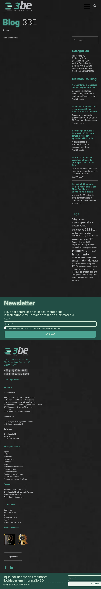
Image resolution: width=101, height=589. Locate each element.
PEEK (75, 266)
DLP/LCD (7, 409)
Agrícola (7, 452)
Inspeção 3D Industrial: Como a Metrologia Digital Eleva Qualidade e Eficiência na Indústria (84, 188)
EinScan (79, 236)
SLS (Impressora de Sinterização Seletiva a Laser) (23, 405)
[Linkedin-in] (11, 567)
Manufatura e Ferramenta (13, 467)
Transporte (8, 457)
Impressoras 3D (10, 392)
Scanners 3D (9, 417)
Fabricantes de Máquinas (13, 474)
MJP (73, 264)
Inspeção (86, 248)
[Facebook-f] (5, 567)
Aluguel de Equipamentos (14, 497)
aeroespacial (80, 222)
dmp (74, 235)
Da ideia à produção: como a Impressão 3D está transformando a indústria (84, 109)
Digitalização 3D (10, 434)
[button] (93, 6)
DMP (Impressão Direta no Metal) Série (18, 407)
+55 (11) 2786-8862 (15, 370)
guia (88, 241)
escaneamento (78, 239)
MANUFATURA (78, 257)
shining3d (90, 275)
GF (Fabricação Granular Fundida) (17, 412)
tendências (75, 280)
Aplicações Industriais (82, 63)
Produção (77, 271)
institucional (94, 248)
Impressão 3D (78, 56)
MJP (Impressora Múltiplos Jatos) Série (19, 400)
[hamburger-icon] (86, 6)
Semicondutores (10, 472)
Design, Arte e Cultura (82, 66)
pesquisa (95, 267)
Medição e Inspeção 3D (13, 494)
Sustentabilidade (10, 517)
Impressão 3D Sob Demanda (15, 489)
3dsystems (78, 219)
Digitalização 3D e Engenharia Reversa (18, 422)
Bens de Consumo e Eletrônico (15, 479)
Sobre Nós (8, 510)
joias (93, 251)
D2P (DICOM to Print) (11, 439)
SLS (96, 274)
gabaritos (81, 242)
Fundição (7, 462)
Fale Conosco (9, 520)
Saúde (6, 454)
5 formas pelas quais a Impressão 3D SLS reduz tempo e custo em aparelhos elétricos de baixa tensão (83, 135)
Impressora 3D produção (83, 244)
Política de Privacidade (12, 522)
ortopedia (91, 264)
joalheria (87, 251)
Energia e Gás (9, 459)
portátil (92, 269)
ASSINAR (50, 334)
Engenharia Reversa (90, 236)
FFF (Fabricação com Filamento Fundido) (19, 397)
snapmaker (78, 277)
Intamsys (78, 250)
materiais (85, 260)
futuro (74, 242)
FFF (91, 238)
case (89, 229)
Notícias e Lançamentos (83, 71)
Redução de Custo (79, 275)
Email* (7, 319)
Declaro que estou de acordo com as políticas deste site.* (33, 328)
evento (86, 239)
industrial (77, 247)
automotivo (78, 229)
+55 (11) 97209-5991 (16, 374)
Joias (6, 464)
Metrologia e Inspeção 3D (14, 424)
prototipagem (90, 271)
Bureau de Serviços (11, 477)
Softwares (8, 429)
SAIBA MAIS (78, 99)
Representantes (10, 512)
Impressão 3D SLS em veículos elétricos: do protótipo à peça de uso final (83, 161)
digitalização (89, 233)
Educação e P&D (10, 469)
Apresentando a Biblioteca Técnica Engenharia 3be (84, 86)
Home (7, 30)
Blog (5, 515)
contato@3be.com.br (13, 379)
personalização (85, 267)
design (81, 233)
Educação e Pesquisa (82, 68)
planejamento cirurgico (81, 269)
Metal (95, 260)
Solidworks (89, 277)
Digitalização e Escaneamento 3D (80, 59)
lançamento (80, 254)
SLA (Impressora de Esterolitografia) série (20, 402)
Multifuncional (80, 264)
